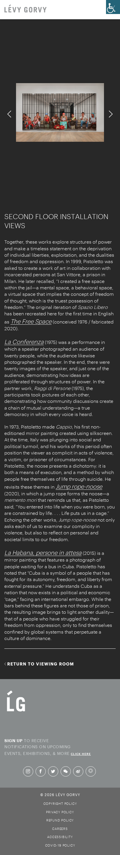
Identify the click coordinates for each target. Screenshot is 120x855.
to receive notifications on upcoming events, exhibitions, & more (47, 746)
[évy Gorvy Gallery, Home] (25, 9)
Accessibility (60, 837)
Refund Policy (60, 820)
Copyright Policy (60, 803)
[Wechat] (65, 771)
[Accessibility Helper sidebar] (113, 7)
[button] (9, 114)
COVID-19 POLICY (60, 845)
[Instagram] (28, 771)
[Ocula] (91, 771)
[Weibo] (78, 771)
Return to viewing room (40, 663)
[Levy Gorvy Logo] (16, 711)
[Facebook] (40, 771)
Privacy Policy (60, 812)
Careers (60, 828)
